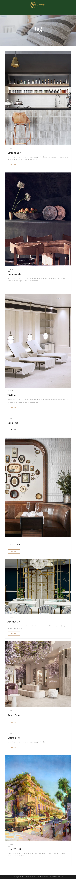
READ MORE (14, 164)
